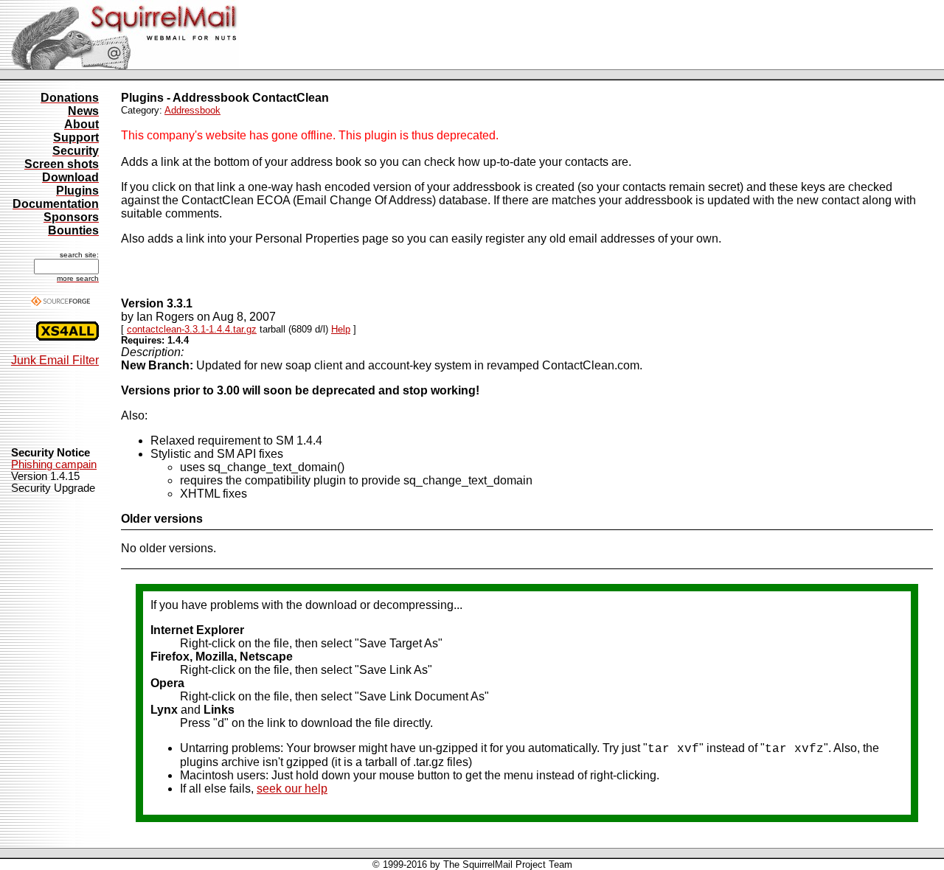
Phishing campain (54, 464)
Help (340, 329)
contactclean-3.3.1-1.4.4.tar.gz (192, 329)
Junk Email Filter (55, 360)
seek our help (292, 788)
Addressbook (192, 110)
